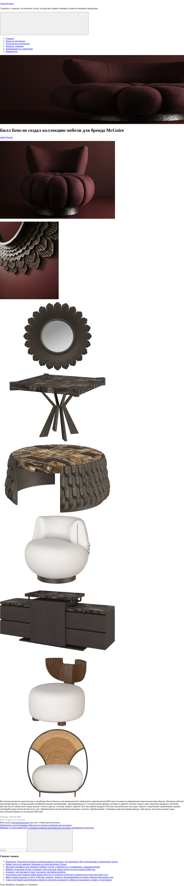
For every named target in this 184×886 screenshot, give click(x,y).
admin (3, 137)
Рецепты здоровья (14, 46)
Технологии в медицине (18, 43)
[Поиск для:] (13, 850)
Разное (9, 137)
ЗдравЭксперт (7, 3)
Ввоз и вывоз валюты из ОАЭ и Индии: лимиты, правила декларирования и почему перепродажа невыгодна (59, 877)
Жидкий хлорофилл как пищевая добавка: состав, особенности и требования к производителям (53, 867)
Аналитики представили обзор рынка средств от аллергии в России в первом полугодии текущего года (57, 874)
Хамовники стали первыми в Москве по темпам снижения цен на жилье (36, 825)
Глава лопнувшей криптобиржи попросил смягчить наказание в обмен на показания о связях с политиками (59, 880)
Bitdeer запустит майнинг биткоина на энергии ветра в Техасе (36, 864)
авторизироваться (20, 822)
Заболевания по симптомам (19, 49)
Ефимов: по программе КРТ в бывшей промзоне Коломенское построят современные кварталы (47, 828)
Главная (10, 38)
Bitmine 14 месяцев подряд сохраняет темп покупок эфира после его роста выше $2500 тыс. (51, 869)
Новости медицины (15, 41)
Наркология (11, 51)
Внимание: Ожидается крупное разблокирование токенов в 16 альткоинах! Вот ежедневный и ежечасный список (62, 861)
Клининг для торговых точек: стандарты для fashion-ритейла (36, 872)
